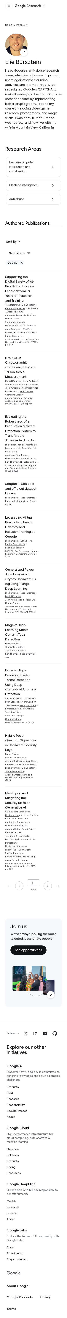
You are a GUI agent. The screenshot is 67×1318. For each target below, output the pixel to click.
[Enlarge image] (24, 52)
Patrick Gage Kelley (15, 308)
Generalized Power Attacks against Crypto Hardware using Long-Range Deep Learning (21, 579)
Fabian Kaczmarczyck (16, 757)
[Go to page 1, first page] (9, 885)
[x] (25, 1033)
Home (8, 25)
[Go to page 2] (48, 885)
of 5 (33, 890)
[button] (13, 241)
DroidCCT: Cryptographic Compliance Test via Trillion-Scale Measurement (20, 367)
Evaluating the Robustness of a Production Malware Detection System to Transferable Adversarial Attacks (20, 428)
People (20, 25)
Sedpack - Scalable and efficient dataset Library (20, 488)
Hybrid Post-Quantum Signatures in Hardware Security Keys (21, 743)
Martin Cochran (13, 719)
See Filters (17, 253)
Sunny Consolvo (13, 336)
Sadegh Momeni (28, 705)
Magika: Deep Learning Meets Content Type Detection (16, 632)
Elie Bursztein (28, 305)
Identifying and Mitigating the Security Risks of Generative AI (17, 800)
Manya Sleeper (12, 319)
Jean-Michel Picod (26, 501)
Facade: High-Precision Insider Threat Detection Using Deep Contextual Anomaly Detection (20, 682)
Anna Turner (11, 329)
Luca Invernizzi (12, 448)
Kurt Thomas (28, 325)
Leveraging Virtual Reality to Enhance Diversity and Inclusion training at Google (20, 527)
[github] (54, 1033)
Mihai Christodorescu (16, 825)
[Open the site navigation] (9, 6)
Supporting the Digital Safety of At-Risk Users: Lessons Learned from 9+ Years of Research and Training (19, 289)
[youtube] (45, 1033)
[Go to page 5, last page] (57, 885)
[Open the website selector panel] (44, 5)
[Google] (14, 1273)
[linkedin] (35, 1033)
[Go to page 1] (19, 885)
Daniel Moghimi (13, 381)
